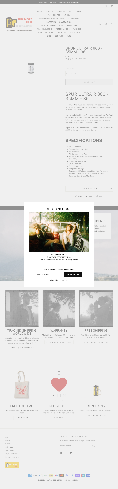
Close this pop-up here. (59, 280)
